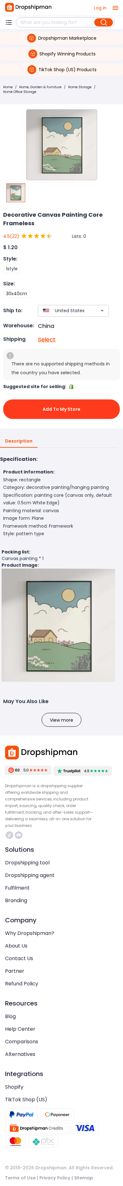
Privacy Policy (54, 1178)
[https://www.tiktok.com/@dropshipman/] (9, 835)
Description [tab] (18, 441)
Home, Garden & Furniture (40, 87)
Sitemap (83, 1178)
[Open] (102, 310)
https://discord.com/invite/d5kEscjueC (19, 835)
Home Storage (79, 87)
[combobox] (64, 311)
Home (8, 87)
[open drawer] (115, 8)
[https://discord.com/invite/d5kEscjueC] (18, 835)
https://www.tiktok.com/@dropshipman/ (10, 835)
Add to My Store (61, 409)
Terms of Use (20, 1178)
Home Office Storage (19, 91)
